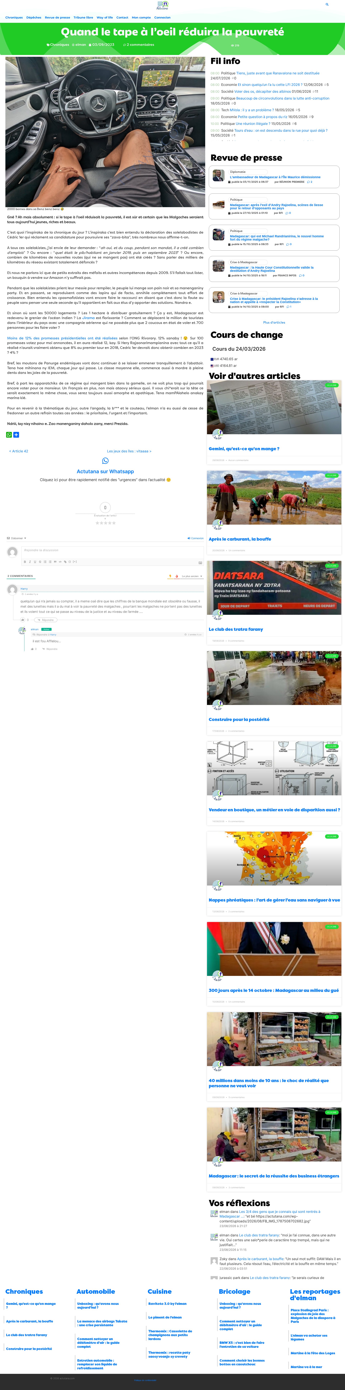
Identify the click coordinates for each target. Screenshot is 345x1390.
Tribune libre (83, 17)
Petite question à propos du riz (262, 117)
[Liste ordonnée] (45, 562)
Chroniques (14, 17)
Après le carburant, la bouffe (240, 539)
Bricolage (234, 1291)
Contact (122, 17)
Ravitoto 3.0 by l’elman (167, 1304)
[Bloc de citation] (55, 562)
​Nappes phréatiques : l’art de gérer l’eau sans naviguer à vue (274, 900)
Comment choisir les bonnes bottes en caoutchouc (242, 1362)
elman (35, 629)
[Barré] (40, 562)
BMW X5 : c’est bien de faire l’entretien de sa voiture (242, 1345)
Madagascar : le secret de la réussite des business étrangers (274, 1176)
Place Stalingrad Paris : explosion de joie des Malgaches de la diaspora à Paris (313, 1316)
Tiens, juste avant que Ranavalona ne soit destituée (277, 73)
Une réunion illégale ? (253, 123)
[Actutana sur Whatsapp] (105, 460)
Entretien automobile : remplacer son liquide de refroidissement (97, 1364)
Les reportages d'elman (315, 1295)
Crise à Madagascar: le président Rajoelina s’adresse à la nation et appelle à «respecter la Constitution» (274, 300)
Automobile (96, 1291)
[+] (75, 561)
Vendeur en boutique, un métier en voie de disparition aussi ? (274, 809)
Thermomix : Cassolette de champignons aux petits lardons (170, 1335)
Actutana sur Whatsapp (105, 471)
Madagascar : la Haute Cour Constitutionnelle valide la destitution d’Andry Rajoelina (272, 269)
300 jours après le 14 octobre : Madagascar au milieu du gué (274, 990)
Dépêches (33, 17)
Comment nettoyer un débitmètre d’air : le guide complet (98, 1343)
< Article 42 (18, 451)
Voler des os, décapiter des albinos (262, 91)
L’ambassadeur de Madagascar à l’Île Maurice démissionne (275, 177)
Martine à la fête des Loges (313, 1353)
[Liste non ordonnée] (50, 562)
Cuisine (160, 1291)
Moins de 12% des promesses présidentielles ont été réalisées (62, 338)
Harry (24, 588)
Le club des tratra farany (236, 629)
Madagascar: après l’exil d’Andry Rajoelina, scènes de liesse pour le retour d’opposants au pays (276, 206)
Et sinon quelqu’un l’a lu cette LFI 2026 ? (270, 84)
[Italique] (30, 562)
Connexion (162, 17)
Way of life (105, 17)
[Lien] (65, 562)
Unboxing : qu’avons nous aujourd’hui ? (98, 1306)
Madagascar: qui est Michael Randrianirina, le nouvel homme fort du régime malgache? (277, 237)
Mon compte (141, 17)
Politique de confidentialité (145, 1380)
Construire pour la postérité (239, 719)
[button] (274, 322)
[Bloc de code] (60, 562)
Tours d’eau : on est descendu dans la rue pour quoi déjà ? (281, 130)
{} (70, 561)
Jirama (88, 318)
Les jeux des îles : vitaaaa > (129, 451)
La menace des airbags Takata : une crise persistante (102, 1323)
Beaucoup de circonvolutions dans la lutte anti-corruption (282, 98)
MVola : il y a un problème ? (252, 110)
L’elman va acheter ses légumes (309, 1337)
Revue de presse (57, 17)
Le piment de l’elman (165, 1317)
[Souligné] (35, 562)
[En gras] (24, 562)
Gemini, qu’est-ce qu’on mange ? (244, 448)
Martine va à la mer (306, 1367)
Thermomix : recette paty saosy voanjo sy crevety (169, 1355)
